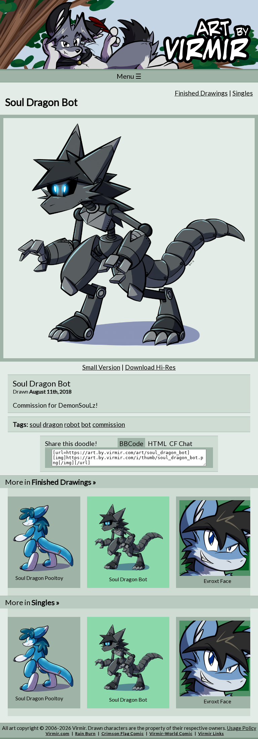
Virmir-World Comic (170, 733)
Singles (242, 93)
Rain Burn (85, 733)
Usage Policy (241, 728)
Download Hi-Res (150, 367)
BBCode (131, 443)
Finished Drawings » (64, 481)
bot (86, 424)
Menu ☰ (129, 76)
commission (108, 424)
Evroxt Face (217, 581)
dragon (53, 424)
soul (35, 424)
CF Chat (180, 443)
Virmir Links (211, 733)
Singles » (45, 602)
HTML (157, 443)
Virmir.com (58, 733)
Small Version (101, 367)
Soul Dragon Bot (128, 579)
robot (72, 424)
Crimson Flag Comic (122, 733)
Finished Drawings (201, 93)
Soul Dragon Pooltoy (39, 578)
